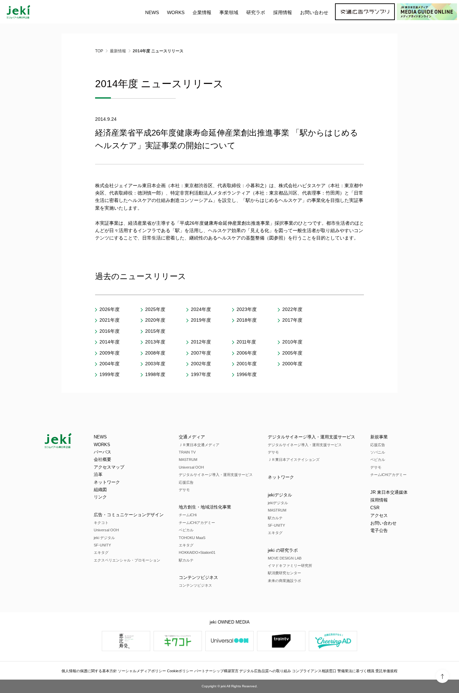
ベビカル (186, 530)
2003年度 (155, 363)
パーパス (102, 452)
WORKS (175, 12)
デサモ (184, 490)
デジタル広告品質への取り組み (265, 671)
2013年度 (155, 341)
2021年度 (109, 320)
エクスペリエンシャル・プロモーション (127, 560)
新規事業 (379, 436)
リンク (100, 496)
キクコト (101, 523)
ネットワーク (107, 482)
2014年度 (109, 341)
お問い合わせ (314, 12)
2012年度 (201, 341)
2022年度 (292, 309)
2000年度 (292, 363)
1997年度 (201, 374)
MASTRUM (188, 460)
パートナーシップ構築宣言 (216, 671)
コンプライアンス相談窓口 (314, 671)
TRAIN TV (187, 452)
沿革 (98, 474)
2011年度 (246, 341)
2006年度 (247, 353)
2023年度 (247, 309)
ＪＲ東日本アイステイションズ (294, 460)
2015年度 (155, 331)
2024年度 (201, 309)
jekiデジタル (280, 494)
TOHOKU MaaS (192, 538)
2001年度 (247, 363)
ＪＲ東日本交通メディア (199, 445)
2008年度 (155, 353)
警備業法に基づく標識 (355, 671)
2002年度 (201, 363)
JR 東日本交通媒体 (389, 492)
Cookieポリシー (180, 671)
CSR (374, 507)
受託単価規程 (386, 671)
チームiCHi (188, 515)
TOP (99, 51)
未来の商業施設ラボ (284, 581)
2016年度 (109, 331)
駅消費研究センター (284, 573)
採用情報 (379, 499)
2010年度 (292, 341)
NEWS (152, 12)
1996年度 (247, 374)
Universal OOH (106, 530)
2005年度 (292, 353)
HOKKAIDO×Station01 (197, 552)
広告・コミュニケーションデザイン (129, 514)
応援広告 (186, 482)
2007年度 (201, 353)
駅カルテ (186, 560)
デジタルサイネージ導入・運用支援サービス (216, 475)
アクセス (379, 515)
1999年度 (109, 374)
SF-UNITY (102, 545)
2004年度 (109, 363)
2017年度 (292, 320)
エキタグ (101, 552)
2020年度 (155, 320)
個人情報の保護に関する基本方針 (89, 671)
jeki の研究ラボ (283, 550)
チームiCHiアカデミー (197, 523)
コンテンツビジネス (198, 577)
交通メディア (192, 436)
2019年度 (201, 320)
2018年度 (247, 320)
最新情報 (118, 51)
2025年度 (155, 309)
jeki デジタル (104, 538)
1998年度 (155, 374)
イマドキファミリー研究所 (290, 566)
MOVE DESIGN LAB (284, 558)
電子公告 (379, 530)
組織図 (100, 489)
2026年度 (109, 309)
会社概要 (102, 459)
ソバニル (377, 452)
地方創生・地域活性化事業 (205, 507)
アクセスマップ (109, 467)
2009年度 (109, 353)
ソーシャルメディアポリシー (142, 671)
